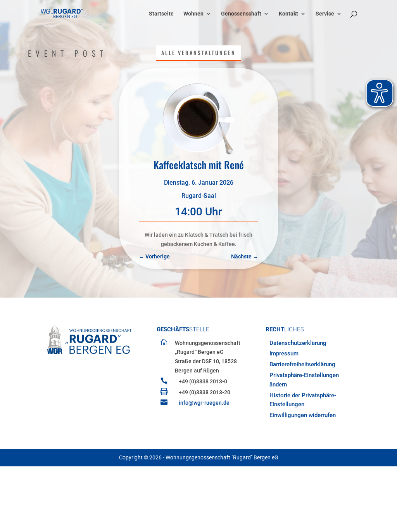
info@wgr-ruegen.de (204, 403)
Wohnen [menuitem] (193, 14)
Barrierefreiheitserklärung (302, 364)
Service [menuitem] (325, 14)
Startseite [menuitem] (161, 14)
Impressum (284, 353)
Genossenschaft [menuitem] (241, 14)
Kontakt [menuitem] (288, 14)
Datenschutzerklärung (297, 342)
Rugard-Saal (198, 195)
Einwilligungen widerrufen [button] (302, 415)
